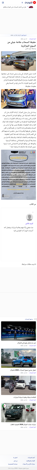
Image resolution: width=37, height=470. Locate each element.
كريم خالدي (28, 49)
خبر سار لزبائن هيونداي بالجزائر (26, 343)
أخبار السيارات (32, 39)
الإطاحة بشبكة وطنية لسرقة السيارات (24, 397)
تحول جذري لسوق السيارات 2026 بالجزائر (23, 370)
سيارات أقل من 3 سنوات (29, 464)
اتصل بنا (15, 458)
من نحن (15, 461)
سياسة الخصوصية (12, 464)
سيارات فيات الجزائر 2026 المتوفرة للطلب (23, 424)
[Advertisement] (16, 21)
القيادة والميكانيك (30, 461)
